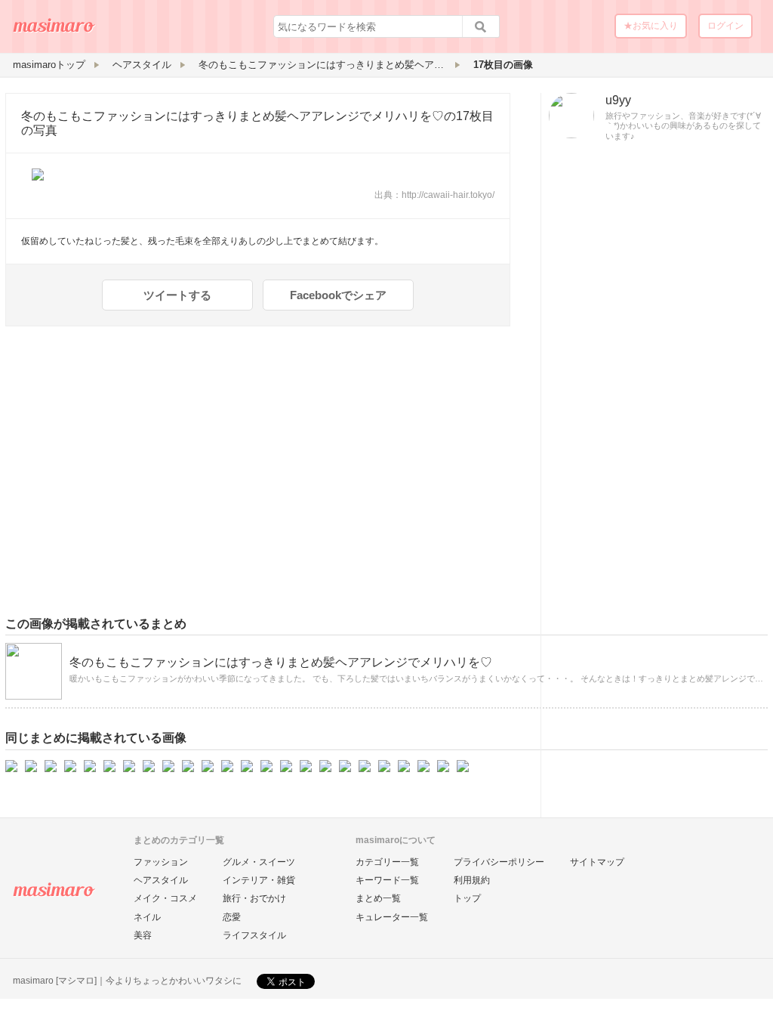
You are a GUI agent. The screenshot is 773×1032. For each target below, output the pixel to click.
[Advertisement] (654, 386)
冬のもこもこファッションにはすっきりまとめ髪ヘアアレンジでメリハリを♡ (232, 116)
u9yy (618, 100)
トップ (467, 898)
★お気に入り (651, 25)
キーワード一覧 (387, 880)
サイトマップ (597, 862)
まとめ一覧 (378, 898)
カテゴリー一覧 (387, 862)
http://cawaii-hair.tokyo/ (448, 195)
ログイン (725, 25)
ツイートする (177, 295)
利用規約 (472, 880)
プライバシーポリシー (499, 862)
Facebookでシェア (338, 295)
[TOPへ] (54, 31)
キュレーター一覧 (392, 917)
